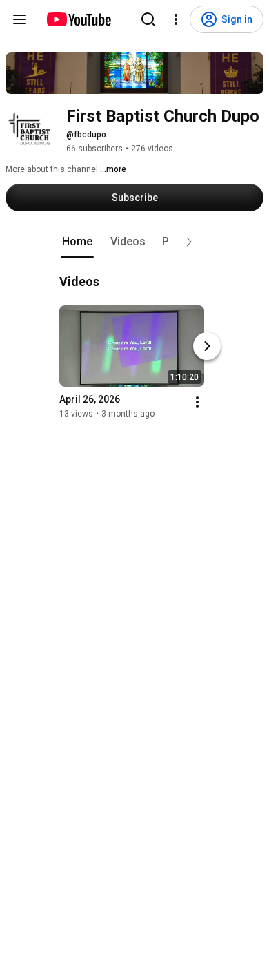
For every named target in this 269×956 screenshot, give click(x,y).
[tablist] (134, 241)
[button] (189, 241)
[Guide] (19, 19)
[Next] (207, 346)
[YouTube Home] (78, 19)
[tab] (77, 241)
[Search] (148, 19)
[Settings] (176, 19)
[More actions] (197, 402)
